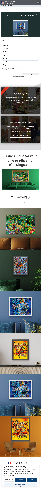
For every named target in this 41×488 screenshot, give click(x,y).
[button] (38, 2)
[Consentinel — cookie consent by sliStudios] (20, 485)
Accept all (32, 479)
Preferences (9, 479)
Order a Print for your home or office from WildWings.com (20, 160)
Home (2, 5)
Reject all (20, 479)
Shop (6, 5)
